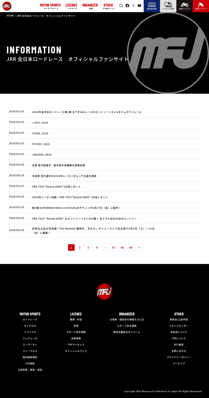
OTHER (179, 313)
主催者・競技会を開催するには (127, 319)
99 (130, 247)
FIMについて (179, 338)
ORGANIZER (127, 313)
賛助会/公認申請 (179, 319)
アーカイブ (179, 363)
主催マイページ (201, 9)
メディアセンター (179, 325)
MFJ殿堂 (179, 344)
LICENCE (76, 313)
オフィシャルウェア (76, 350)
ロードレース (30, 319)
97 (113, 247)
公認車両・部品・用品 (30, 369)
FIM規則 (30, 363)
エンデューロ (30, 338)
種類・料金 (76, 319)
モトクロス (30, 325)
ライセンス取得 (168, 9)
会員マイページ (184, 9)
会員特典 (76, 338)
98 (122, 247)
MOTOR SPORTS (30, 313)
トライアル (30, 332)
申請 (76, 325)
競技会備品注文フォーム (126, 332)
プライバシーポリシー (179, 357)
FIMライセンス (76, 344)
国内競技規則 (152, 9)
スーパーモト (30, 344)
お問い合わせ (179, 350)
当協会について (178, 332)
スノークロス (30, 350)
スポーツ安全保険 (76, 332)
